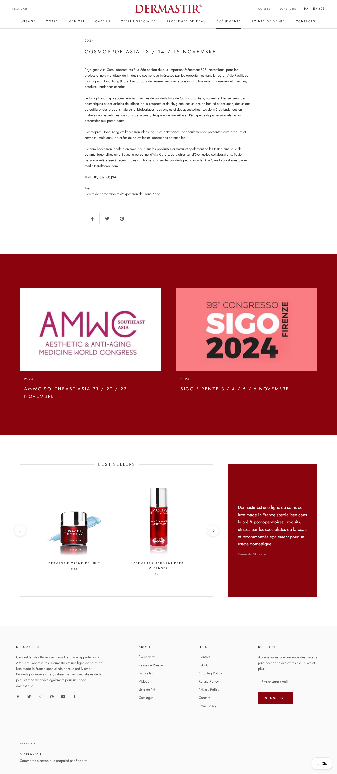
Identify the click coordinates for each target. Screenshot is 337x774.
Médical (77, 21)
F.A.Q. (203, 665)
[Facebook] (17, 696)
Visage (29, 21)
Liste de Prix (147, 689)
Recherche (287, 9)
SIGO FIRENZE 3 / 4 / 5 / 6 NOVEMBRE (234, 389)
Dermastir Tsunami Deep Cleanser (158, 566)
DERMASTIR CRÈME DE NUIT (74, 563)
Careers (204, 697)
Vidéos (144, 681)
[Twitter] (29, 696)
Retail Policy (207, 705)
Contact (204, 657)
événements (228, 21)
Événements (147, 657)
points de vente (268, 21)
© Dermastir (31, 754)
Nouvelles (146, 673)
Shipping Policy (210, 673)
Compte (264, 9)
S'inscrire (275, 698)
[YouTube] (63, 696)
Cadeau (102, 21)
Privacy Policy (209, 689)
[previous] (19, 530)
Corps (52, 21)
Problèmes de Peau (186, 21)
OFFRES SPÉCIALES (138, 21)
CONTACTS (305, 21)
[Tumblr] (74, 696)
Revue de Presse (151, 665)
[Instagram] (40, 696)
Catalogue (146, 697)
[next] (212, 530)
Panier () (314, 8)
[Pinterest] (52, 696)
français (20, 9)
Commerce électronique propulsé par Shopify (53, 760)
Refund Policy (209, 681)
